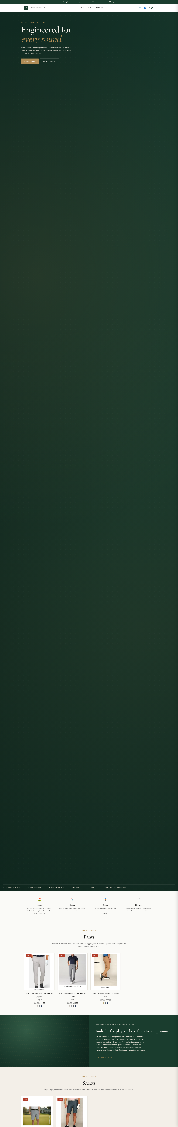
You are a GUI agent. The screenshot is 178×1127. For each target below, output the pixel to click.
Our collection (86, 8)
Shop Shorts (49, 61)
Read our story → (104, 1057)
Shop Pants (29, 61)
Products (100, 8)
